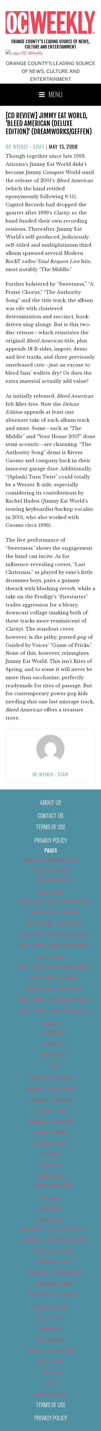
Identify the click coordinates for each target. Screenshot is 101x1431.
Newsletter (50, 1209)
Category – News (50, 1143)
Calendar (50, 1023)
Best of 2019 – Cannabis (54, 977)
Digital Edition (51, 1176)
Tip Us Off (51, 1372)
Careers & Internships (50, 1077)
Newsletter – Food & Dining (54, 1272)
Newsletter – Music (54, 1283)
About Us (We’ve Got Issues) (51, 859)
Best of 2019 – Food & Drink (54, 988)
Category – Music (50, 1132)
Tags (54, 1065)
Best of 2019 (50, 957)
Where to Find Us (50, 1394)
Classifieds (50, 1154)
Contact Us (50, 815)
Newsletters (50, 1219)
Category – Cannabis (50, 1099)
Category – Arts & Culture (50, 1088)
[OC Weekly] (24, 53)
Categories (54, 1032)
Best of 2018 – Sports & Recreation (54, 945)
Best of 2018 (50, 892)
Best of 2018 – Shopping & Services (54, 934)
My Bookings (54, 1054)
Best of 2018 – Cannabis (54, 912)
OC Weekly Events (51, 1307)
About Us (50, 802)
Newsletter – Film (54, 1261)
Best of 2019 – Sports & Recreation (54, 1010)
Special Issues (50, 1339)
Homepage (50, 1198)
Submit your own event (50, 1350)
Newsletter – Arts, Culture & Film (54, 1228)
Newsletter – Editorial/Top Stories (54, 1239)
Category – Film (50, 1110)
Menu (56, 94)
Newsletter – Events (54, 1250)
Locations (54, 1043)
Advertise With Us (51, 870)
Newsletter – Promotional (53, 1294)
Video (50, 1383)
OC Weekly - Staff (25, 146)
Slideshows (50, 1328)
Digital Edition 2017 (54, 1185)
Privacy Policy (50, 840)
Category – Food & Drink (51, 1121)
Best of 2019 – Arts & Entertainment (54, 966)
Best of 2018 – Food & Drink (54, 923)
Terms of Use (50, 827)
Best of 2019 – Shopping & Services (54, 999)
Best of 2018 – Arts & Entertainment (54, 901)
